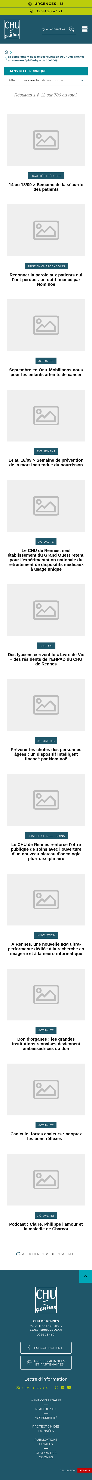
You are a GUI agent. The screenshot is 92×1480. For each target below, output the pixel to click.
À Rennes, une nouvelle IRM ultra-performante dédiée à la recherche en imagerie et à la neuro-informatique (46, 949)
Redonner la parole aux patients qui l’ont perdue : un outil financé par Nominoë (46, 280)
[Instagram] (56, 1387)
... (16, 52)
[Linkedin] (63, 1387)
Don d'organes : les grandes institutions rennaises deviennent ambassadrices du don (46, 1044)
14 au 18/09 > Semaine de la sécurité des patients (46, 187)
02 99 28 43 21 (46, 1334)
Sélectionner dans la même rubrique (36, 80)
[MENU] (84, 29)
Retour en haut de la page (85, 1276)
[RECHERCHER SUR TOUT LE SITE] (72, 29)
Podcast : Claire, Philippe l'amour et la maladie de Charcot (46, 1226)
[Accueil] (6, 52)
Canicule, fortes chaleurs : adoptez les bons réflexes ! (46, 1136)
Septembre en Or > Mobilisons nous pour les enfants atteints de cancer (46, 372)
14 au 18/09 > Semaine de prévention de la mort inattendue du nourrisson (46, 462)
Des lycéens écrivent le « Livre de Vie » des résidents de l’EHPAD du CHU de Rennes (46, 659)
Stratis (85, 1470)
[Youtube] (69, 1387)
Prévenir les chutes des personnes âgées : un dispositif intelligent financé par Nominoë (46, 754)
